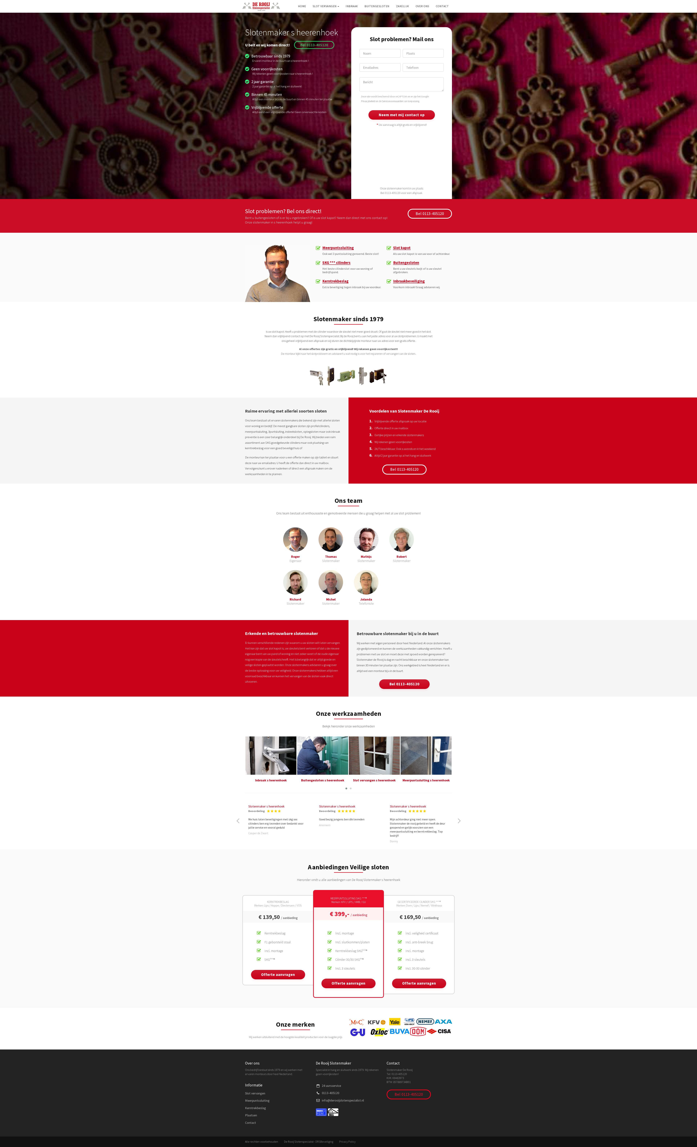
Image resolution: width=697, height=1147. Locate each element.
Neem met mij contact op (402, 114)
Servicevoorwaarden (392, 101)
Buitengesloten (377, 6)
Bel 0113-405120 (314, 45)
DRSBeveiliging (324, 1141)
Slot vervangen (325, 6)
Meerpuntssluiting (338, 248)
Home (302, 6)
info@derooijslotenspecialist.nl (343, 1100)
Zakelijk (402, 6)
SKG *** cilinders (336, 263)
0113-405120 (330, 1093)
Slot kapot (402, 248)
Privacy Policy (347, 1141)
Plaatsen (251, 1115)
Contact (442, 6)
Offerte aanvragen (278, 974)
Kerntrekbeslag (335, 281)
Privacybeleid (368, 101)
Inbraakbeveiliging (409, 281)
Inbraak (352, 6)
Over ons (422, 6)
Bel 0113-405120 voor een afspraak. (401, 193)
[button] (346, 788)
